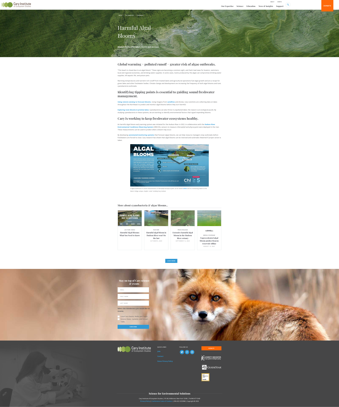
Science (240, 6)
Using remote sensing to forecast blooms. (134, 102)
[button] (169, 186)
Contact (160, 356)
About (272, 2)
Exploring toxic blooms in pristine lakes (133, 110)
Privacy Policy (145, 401)
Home (120, 15)
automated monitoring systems (141, 135)
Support (279, 6)
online (185, 188)
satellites (171, 102)
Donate (327, 6)
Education (250, 6)
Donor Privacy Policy (165, 361)
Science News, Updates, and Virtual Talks (134, 320)
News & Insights (266, 6)
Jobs (158, 351)
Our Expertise (227, 6)
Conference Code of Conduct (162, 401)
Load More (171, 261)
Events (279, 2)
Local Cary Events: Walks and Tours (134, 316)
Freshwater (140, 15)
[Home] (16, 8)
